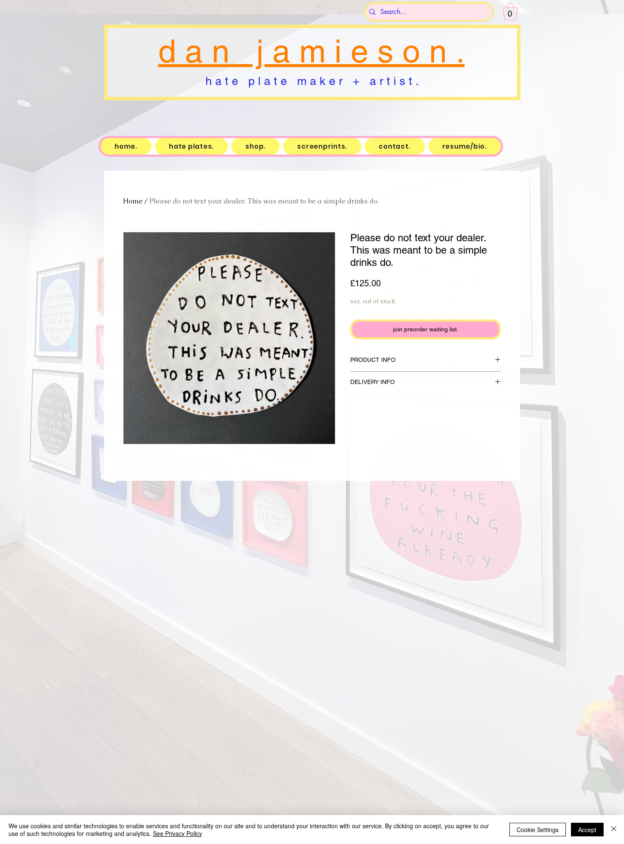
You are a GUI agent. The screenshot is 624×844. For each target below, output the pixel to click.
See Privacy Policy (177, 833)
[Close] (614, 829)
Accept (587, 829)
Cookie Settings (538, 829)
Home (133, 201)
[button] (510, 11)
